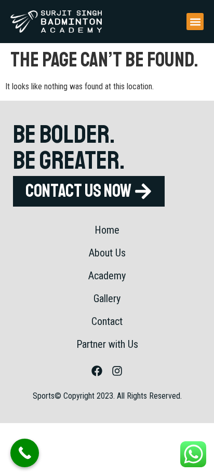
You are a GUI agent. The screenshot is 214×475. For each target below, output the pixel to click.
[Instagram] (117, 371)
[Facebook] (97, 371)
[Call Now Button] (24, 453)
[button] (195, 21)
